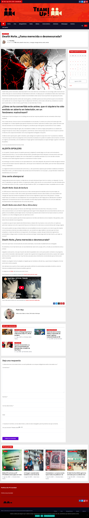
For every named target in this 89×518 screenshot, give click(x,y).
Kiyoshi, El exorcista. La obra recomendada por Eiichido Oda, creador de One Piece (22, 347)
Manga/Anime (22, 24)
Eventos (73, 24)
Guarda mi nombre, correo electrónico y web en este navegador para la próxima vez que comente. (31, 424)
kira (28, 42)
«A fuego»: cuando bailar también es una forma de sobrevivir (31, 474)
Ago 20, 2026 (28, 477)
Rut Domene (58, 338)
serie (43, 42)
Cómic (9, 24)
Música (37, 24)
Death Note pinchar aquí (31, 274)
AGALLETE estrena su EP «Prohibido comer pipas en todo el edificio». (12, 474)
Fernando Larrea (27, 351)
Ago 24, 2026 (7, 477)
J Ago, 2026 (19, 337)
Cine (15, 24)
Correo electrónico (8, 406)
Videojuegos (64, 24)
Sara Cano (36, 477)
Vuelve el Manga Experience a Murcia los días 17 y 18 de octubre (23, 333)
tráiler (11, 271)
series (47, 42)
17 (70, 68)
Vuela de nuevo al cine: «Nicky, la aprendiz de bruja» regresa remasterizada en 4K (54, 334)
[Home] (3, 24)
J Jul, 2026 (50, 338)
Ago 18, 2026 (72, 477)
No (42, 515)
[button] (82, 25)
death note (23, 42)
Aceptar (37, 515)
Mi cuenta (5, 27)
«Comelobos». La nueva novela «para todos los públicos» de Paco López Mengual (55, 474)
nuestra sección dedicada (32, 300)
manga (32, 42)
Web (3, 415)
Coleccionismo (46, 24)
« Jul (70, 85)
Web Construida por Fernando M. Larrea (10, 510)
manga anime (38, 42)
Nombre (5, 397)
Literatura (55, 24)
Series (31, 24)
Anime (17, 42)
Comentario (6, 367)
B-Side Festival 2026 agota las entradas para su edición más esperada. (76, 474)
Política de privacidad (7, 493)
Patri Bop (11, 40)
